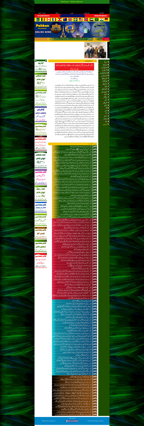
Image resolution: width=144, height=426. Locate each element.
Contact (73, 418)
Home (70, 418)
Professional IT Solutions (98, 420)
